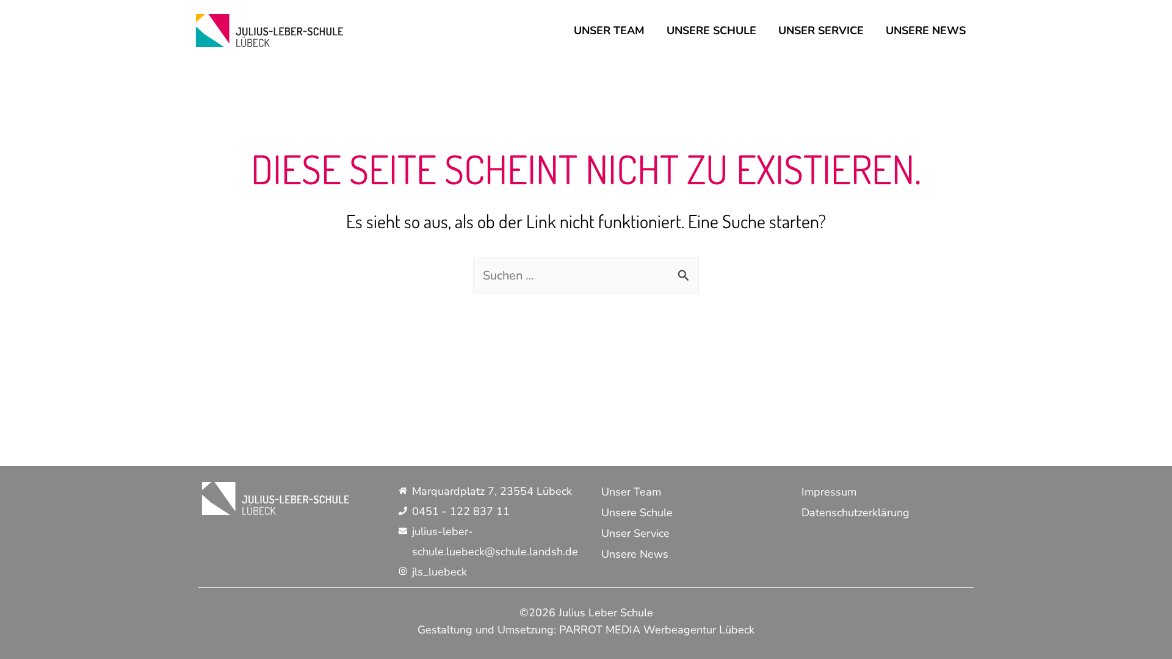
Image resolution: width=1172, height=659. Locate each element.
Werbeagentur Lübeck (698, 629)
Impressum (828, 491)
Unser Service (821, 30)
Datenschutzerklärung (855, 512)
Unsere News (926, 30)
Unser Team (609, 30)
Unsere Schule (711, 30)
